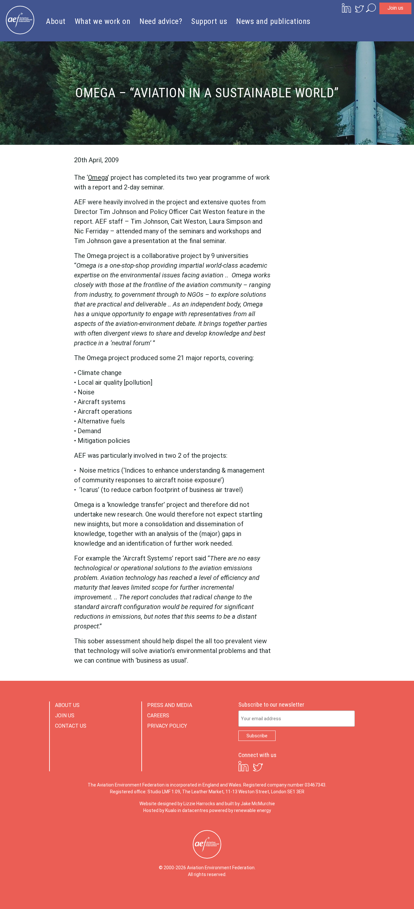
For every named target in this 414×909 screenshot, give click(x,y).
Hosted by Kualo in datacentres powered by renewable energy (207, 810)
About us (67, 705)
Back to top (380, 893)
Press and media (169, 705)
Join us (395, 8)
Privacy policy (167, 726)
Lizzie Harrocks (199, 803)
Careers (158, 715)
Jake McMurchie (258, 803)
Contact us (70, 726)
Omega (98, 177)
